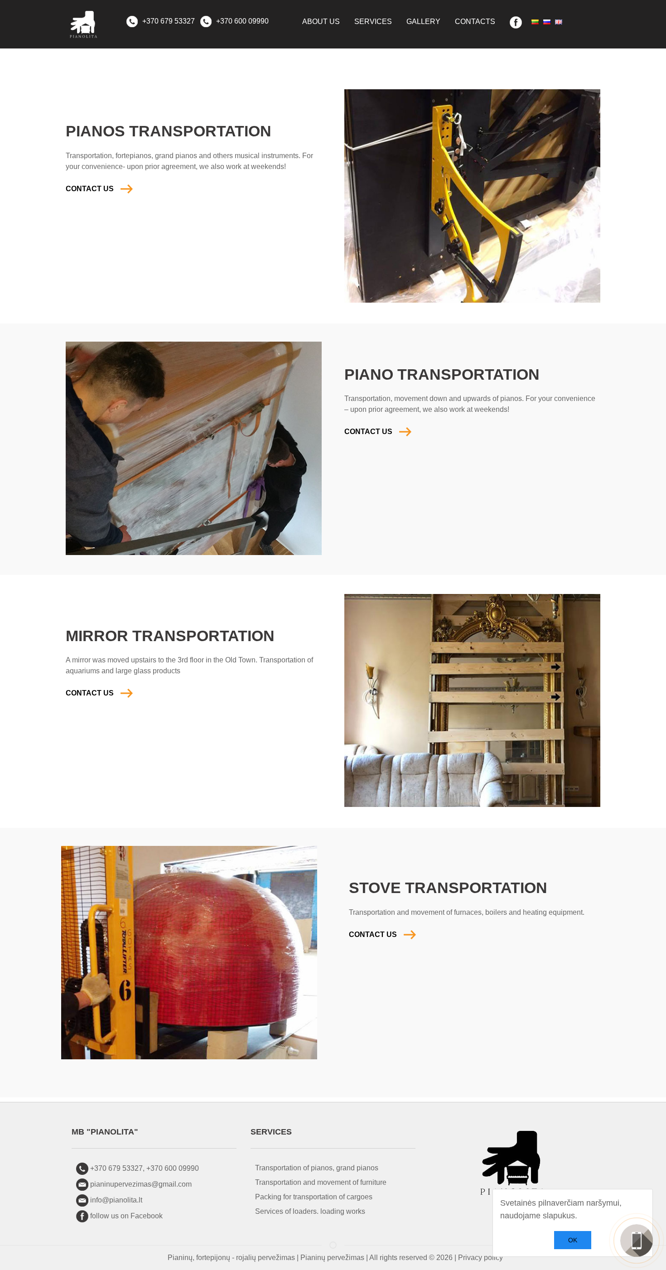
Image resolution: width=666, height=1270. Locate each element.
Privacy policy (480, 1257)
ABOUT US (321, 21)
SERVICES (373, 21)
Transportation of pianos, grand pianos (316, 1168)
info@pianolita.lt (116, 1200)
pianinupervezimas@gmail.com (141, 1184)
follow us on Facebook (126, 1216)
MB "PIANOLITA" (105, 1131)
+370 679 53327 (167, 21)
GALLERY (423, 21)
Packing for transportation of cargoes (313, 1197)
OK (572, 1240)
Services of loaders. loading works (310, 1211)
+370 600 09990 (241, 21)
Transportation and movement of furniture (320, 1182)
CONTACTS (475, 21)
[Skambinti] (636, 1240)
